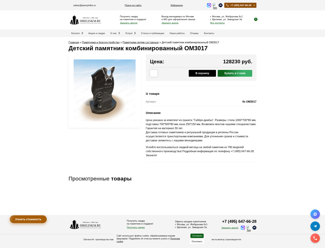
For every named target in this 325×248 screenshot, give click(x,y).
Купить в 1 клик (234, 73)
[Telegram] (315, 226)
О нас (113, 33)
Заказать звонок (128, 22)
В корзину (202, 73)
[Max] (315, 214)
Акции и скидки (96, 33)
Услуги (129, 33)
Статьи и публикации (152, 33)
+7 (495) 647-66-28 (240, 5)
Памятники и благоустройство (101, 42)
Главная (74, 42)
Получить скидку (136, 227)
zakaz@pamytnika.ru (84, 5)
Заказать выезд (169, 22)
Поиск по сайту (133, 5)
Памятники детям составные (141, 42)
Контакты (209, 33)
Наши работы (177, 33)
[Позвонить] (315, 238)
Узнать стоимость (28, 219)
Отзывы (194, 33)
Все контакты (217, 22)
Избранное (177, 5)
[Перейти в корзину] (253, 20)
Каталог (75, 33)
